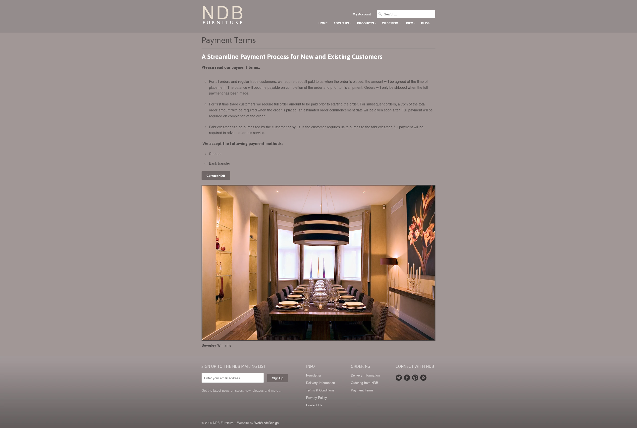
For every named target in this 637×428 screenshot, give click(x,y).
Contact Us (314, 405)
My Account (362, 14)
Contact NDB (216, 175)
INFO (410, 23)
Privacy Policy (316, 397)
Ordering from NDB (364, 382)
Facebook (407, 378)
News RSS (423, 378)
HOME (322, 23)
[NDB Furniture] (239, 16)
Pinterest (415, 378)
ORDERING (391, 23)
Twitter (399, 378)
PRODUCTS (366, 23)
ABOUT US (342, 23)
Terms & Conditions (320, 390)
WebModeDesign (266, 422)
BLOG (425, 23)
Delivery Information (320, 382)
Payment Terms (362, 390)
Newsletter (313, 375)
